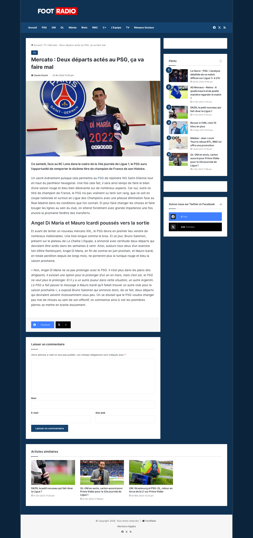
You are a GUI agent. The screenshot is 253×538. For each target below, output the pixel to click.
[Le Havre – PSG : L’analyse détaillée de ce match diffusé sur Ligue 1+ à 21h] (178, 75)
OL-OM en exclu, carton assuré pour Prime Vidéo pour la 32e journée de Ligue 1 (101, 491)
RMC (95, 27)
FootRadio (150, 520)
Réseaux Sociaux (144, 27)
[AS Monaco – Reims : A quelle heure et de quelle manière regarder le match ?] (178, 92)
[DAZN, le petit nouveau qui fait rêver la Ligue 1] (178, 112)
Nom (33, 398)
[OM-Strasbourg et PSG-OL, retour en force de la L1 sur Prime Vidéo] (151, 472)
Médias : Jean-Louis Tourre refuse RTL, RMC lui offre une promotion (206, 142)
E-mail (34, 412)
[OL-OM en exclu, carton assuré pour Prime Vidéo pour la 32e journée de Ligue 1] (178, 159)
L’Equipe (116, 27)
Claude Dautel (41, 75)
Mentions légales (126, 526)
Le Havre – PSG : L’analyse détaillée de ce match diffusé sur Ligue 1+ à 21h (205, 74)
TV (127, 27)
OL (62, 27)
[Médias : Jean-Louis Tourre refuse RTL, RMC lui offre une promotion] (178, 142)
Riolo (84, 27)
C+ (104, 27)
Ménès (73, 27)
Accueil (32, 27)
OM (54, 27)
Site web (100, 412)
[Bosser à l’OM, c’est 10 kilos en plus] (178, 127)
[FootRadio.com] (57, 11)
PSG (44, 27)
